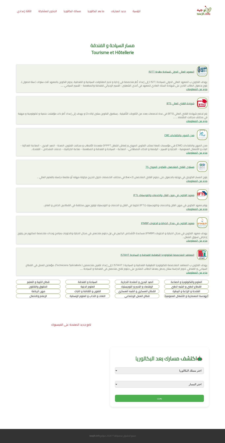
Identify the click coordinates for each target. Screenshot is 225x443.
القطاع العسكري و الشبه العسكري (137, 291)
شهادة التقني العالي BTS (180, 103)
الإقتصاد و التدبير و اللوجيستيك (137, 286)
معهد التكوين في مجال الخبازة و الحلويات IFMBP (167, 223)
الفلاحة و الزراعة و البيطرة (186, 291)
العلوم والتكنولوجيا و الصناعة (186, 282)
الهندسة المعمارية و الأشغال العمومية (186, 296)
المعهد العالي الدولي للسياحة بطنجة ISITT (171, 71)
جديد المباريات (118, 11)
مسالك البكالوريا (72, 11)
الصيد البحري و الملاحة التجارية (137, 282)
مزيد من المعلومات (196, 89)
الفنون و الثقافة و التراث (87, 291)
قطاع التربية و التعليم (38, 282)
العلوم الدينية (88, 286)
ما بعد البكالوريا (96, 11)
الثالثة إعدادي (24, 11)
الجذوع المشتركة (47, 11)
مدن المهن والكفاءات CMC (179, 135)
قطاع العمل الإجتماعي (137, 296)
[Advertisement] (112, 29)
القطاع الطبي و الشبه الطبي (186, 286)
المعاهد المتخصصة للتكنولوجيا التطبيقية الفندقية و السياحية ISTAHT (157, 254)
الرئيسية (137, 11)
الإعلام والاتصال (38, 296)
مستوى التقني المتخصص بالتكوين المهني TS (169, 166)
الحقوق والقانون (38, 286)
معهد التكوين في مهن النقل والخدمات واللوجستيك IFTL (163, 195)
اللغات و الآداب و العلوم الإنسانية (88, 296)
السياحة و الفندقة (87, 282)
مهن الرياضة (38, 291)
